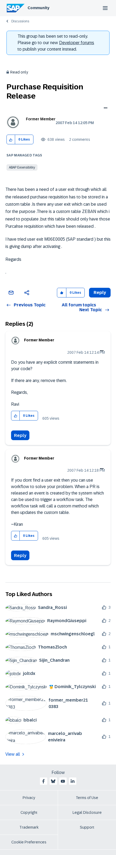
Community (38, 8)
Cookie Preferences (28, 842)
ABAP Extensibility (22, 167)
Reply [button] (100, 292)
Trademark (29, 827)
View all (12, 754)
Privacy (29, 798)
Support (87, 827)
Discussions (20, 21)
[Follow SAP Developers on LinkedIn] (72, 781)
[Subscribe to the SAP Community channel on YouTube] (63, 781)
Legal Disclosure (87, 812)
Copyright (29, 812)
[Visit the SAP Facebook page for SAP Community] (43, 781)
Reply (20, 435)
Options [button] (104, 108)
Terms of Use (87, 798)
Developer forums (76, 42)
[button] (11, 139)
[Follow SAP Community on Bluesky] (53, 781)
